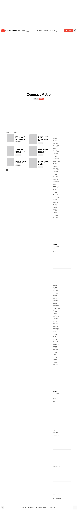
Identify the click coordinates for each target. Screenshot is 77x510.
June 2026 (55, 138)
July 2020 (55, 155)
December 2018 (56, 169)
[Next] (11, 170)
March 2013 (55, 217)
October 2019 (55, 160)
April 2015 (55, 207)
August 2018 (55, 171)
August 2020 (55, 153)
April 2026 (55, 141)
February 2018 (56, 178)
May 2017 (55, 192)
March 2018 (55, 176)
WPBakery (36, 98)
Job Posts (18, 141)
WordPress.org (56, 435)
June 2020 (55, 156)
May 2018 (55, 174)
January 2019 (55, 168)
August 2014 (55, 209)
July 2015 (55, 204)
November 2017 (56, 182)
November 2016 (56, 197)
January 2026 (55, 146)
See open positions (57, 498)
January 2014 (55, 214)
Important (55, 251)
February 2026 (56, 145)
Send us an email (56, 468)
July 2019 (55, 163)
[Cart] (74, 30)
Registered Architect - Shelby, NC (43, 139)
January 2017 (55, 196)
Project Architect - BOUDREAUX (20, 162)
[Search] (2, 507)
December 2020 (56, 151)
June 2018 (55, 173)
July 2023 (55, 150)
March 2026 (55, 143)
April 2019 (55, 166)
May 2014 (55, 210)
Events (54, 248)
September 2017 (56, 186)
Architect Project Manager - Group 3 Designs (43, 163)
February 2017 (56, 194)
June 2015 (55, 205)
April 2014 (55, 212)
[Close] (54, 507)
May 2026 (55, 140)
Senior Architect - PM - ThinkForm (20, 138)
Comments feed (56, 434)
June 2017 (55, 191)
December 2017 (56, 181)
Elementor (41, 98)
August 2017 (55, 187)
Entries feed (55, 432)
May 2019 (55, 164)
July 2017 (55, 189)
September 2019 (56, 161)
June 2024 (55, 148)
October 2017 (55, 184)
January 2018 (55, 179)
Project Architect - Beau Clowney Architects (43, 151)
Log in (54, 430)
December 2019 (56, 158)
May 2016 (55, 200)
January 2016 (55, 202)
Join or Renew (68, 30)
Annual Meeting (56, 246)
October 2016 (55, 199)
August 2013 (55, 215)
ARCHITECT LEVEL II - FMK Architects (20, 151)
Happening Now (56, 249)
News (54, 254)
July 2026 (55, 137)
